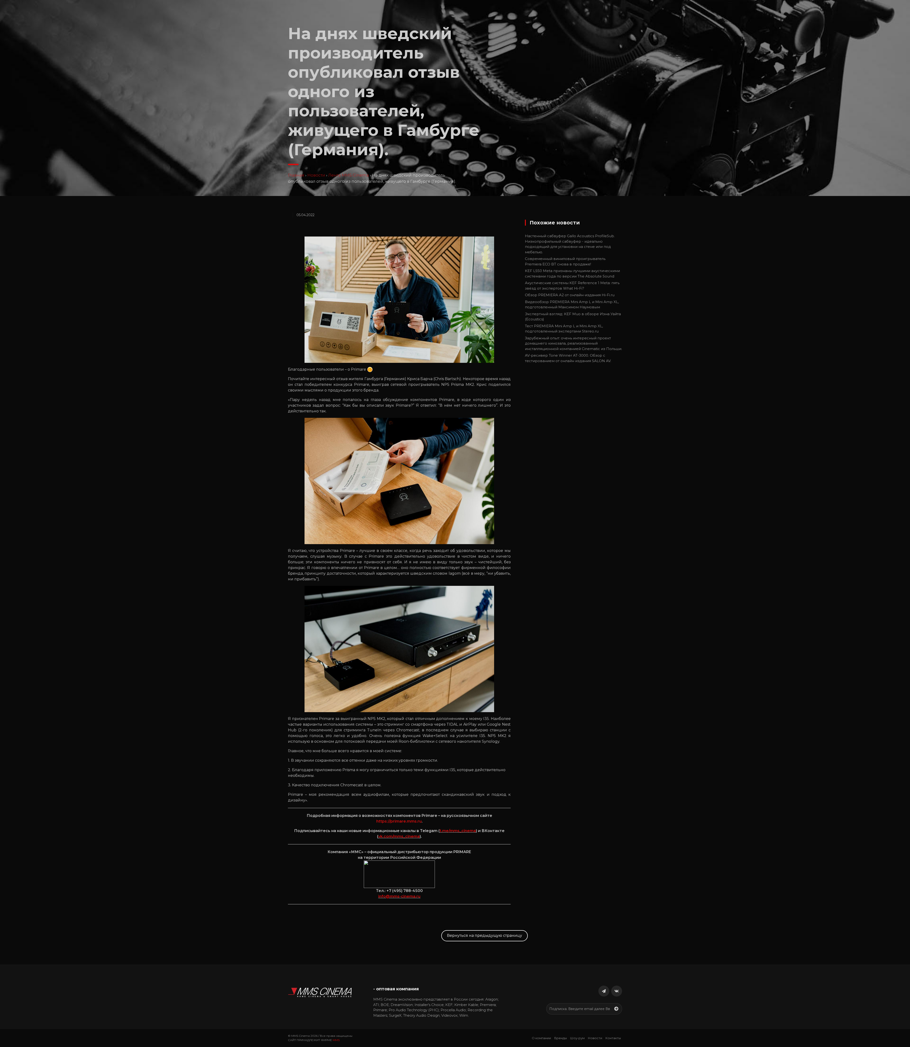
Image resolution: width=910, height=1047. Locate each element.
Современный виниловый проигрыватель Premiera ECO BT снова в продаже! (565, 261)
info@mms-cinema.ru (399, 896)
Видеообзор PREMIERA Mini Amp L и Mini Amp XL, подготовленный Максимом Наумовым (572, 305)
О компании (541, 1038)
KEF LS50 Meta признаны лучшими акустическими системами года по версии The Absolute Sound (572, 273)
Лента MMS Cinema (348, 175)
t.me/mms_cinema (458, 830)
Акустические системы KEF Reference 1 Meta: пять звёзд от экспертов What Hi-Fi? (572, 286)
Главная (296, 175)
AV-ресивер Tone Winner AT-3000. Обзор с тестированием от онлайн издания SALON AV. (568, 358)
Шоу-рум (577, 1038)
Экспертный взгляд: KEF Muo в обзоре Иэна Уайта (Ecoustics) (573, 317)
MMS (336, 1040)
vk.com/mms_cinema (399, 836)
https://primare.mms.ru (399, 821)
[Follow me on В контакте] (616, 991)
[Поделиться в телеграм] (603, 991)
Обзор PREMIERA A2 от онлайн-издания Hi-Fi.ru (569, 295)
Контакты (613, 1038)
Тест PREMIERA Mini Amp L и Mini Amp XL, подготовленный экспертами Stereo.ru (564, 329)
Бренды (560, 1038)
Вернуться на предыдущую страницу (484, 935)
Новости (316, 175)
